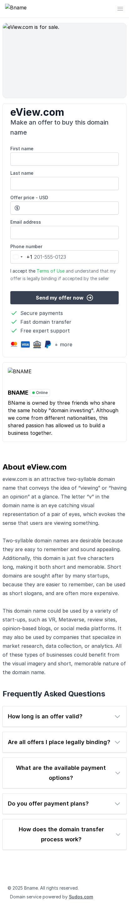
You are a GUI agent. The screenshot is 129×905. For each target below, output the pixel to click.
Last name (22, 173)
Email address (25, 222)
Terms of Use (50, 271)
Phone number (26, 246)
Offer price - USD (29, 197)
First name (22, 148)
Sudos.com (81, 896)
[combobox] (21, 257)
